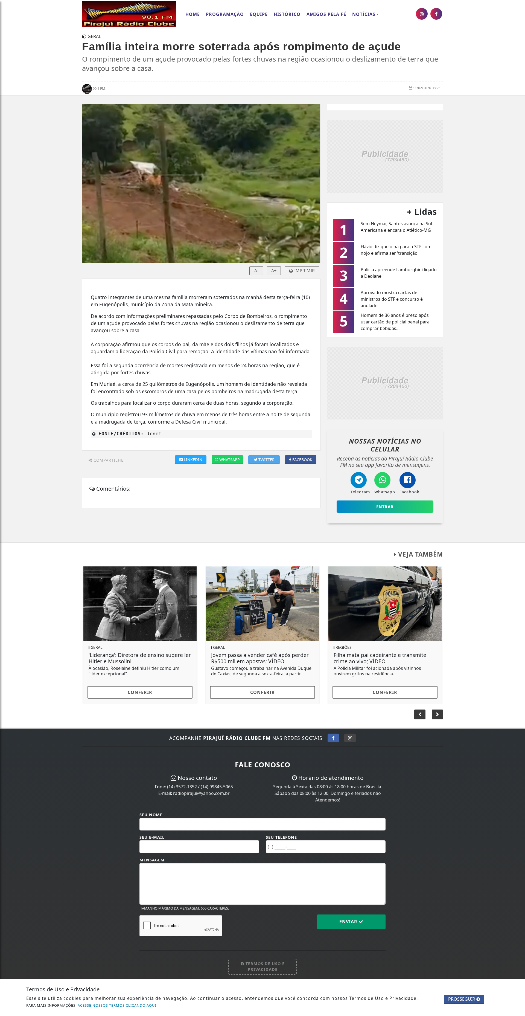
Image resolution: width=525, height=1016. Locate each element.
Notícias (363, 14)
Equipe (259, 14)
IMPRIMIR (304, 271)
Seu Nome (150, 814)
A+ (273, 271)
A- (256, 271)
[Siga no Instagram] (350, 738)
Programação (225, 14)
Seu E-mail (152, 837)
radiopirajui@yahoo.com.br (201, 793)
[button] (437, 714)
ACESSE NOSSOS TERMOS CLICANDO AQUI (117, 1005)
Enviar (349, 922)
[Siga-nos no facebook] (436, 14)
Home (192, 14)
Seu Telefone (281, 837)
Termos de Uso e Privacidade (264, 966)
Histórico (287, 14)
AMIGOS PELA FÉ (326, 14)
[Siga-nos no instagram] (422, 14)
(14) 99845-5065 (217, 787)
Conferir (140, 692)
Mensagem (152, 859)
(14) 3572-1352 (182, 787)
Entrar (385, 506)
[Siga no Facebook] (333, 738)
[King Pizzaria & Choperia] (385, 156)
